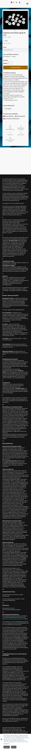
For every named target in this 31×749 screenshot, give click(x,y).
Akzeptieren (6, 747)
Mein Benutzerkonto (10, 128)
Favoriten (10, 134)
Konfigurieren (6, 743)
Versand (8, 43)
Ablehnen (14, 747)
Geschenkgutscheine (10, 140)
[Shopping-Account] (19, 2)
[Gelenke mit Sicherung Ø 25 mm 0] (15, 20)
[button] (8, 108)
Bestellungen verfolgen (21, 128)
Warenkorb (21, 134)
